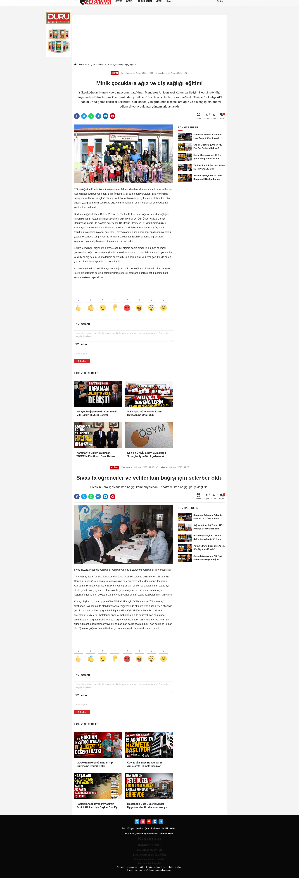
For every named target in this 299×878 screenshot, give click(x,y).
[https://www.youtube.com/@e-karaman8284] (149, 821)
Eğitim (92, 64)
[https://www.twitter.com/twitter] (137, 821)
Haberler (83, 64)
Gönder (82, 361)
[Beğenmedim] (114, 302)
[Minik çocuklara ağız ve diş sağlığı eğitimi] (123, 154)
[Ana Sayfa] (75, 64)
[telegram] (98, 116)
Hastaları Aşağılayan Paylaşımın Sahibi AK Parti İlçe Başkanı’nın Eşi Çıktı (97, 806)
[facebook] (77, 116)
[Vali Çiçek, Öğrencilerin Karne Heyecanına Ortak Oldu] (149, 394)
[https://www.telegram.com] (161, 821)
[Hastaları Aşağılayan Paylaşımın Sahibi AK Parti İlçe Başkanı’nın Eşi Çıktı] (98, 786)
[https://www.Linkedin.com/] (154, 821)
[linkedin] (105, 116)
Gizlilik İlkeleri (168, 828)
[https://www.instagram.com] (142, 821)
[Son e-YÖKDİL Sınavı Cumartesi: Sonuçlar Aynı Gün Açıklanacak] (149, 435)
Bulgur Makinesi (150, 834)
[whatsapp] (91, 116)
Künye (130, 828)
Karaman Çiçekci (133, 834)
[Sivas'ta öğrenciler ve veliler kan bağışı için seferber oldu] (123, 534)
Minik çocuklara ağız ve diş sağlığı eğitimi (117, 64)
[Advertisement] (149, 39)
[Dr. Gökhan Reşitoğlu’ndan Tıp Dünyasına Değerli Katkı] (98, 745)
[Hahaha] (139, 302)
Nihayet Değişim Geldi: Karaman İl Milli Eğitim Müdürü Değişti (96, 413)
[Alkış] (90, 302)
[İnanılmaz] (151, 302)
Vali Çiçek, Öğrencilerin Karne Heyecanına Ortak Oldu (144, 413)
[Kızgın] (127, 302)
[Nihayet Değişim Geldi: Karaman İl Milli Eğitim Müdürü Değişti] (98, 394)
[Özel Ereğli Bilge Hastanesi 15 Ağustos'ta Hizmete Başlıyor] (149, 745)
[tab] (83, 324)
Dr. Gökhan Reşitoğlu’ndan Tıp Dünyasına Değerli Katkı (94, 764)
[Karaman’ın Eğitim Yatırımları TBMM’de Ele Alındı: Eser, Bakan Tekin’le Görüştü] (98, 435)
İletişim (139, 828)
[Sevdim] (102, 302)
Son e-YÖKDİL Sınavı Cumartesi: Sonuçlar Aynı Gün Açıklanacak (146, 455)
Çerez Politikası (152, 828)
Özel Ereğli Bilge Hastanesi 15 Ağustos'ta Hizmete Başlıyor (144, 764)
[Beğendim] (78, 302)
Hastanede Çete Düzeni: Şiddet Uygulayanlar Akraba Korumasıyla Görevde (147, 806)
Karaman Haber (166, 834)
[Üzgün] (163, 302)
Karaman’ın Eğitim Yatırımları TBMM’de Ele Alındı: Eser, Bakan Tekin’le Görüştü (95, 455)
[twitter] (84, 116)
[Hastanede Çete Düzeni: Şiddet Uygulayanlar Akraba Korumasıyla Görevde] (149, 786)
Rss (123, 828)
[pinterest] (112, 116)
